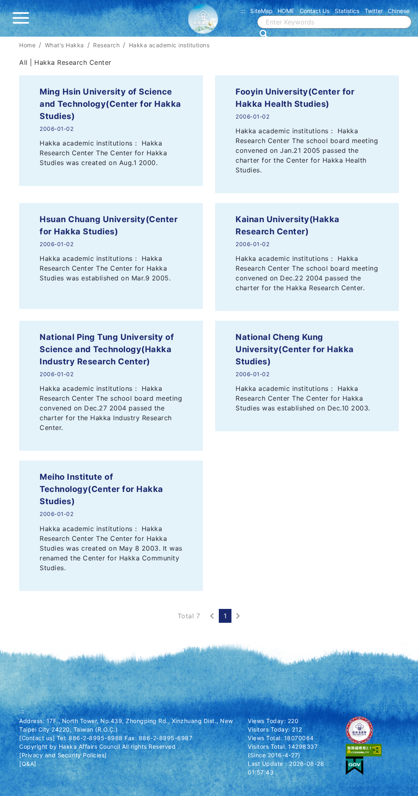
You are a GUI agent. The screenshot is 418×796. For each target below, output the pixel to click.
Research (106, 45)
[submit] (263, 34)
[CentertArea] (1, 41)
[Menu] (23, 18)
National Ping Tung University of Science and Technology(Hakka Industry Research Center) (107, 349)
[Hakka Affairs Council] (209, 22)
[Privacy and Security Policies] (63, 755)
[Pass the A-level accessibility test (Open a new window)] (364, 749)
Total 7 (189, 616)
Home (27, 45)
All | (26, 62)
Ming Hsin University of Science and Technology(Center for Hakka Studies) (110, 104)
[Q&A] (27, 763)
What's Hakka (64, 45)
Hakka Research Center (72, 62)
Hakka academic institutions (169, 45)
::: (242, 10)
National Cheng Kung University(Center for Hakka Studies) (295, 349)
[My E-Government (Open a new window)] (354, 765)
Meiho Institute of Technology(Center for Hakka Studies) (101, 489)
